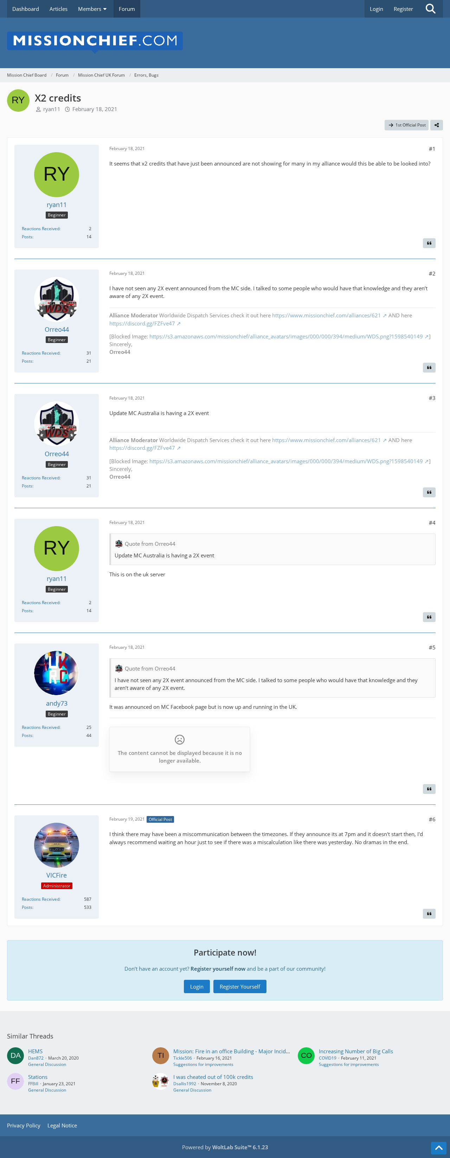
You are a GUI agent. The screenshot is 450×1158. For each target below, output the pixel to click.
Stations (37, 1076)
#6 (432, 819)
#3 (432, 397)
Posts (27, 237)
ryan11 (51, 108)
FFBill (33, 1084)
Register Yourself (240, 986)
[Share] (436, 125)
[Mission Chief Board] (225, 43)
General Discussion (47, 1064)
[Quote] (429, 243)
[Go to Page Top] (438, 1148)
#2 (432, 273)
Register (403, 8)
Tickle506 (182, 1058)
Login (376, 8)
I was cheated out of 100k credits (213, 1076)
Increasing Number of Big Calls (356, 1051)
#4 (432, 522)
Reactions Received (40, 229)
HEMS (35, 1051)
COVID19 (327, 1058)
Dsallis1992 (184, 1084)
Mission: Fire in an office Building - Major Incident (233, 1051)
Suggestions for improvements (203, 1064)
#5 (432, 647)
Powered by (225, 1147)
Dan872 (36, 1058)
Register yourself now (218, 968)
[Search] (430, 9)
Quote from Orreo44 (150, 543)
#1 (432, 148)
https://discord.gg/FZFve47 (142, 323)
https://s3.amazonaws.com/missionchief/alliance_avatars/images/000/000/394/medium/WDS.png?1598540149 (286, 336)
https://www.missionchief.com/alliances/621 (326, 315)
